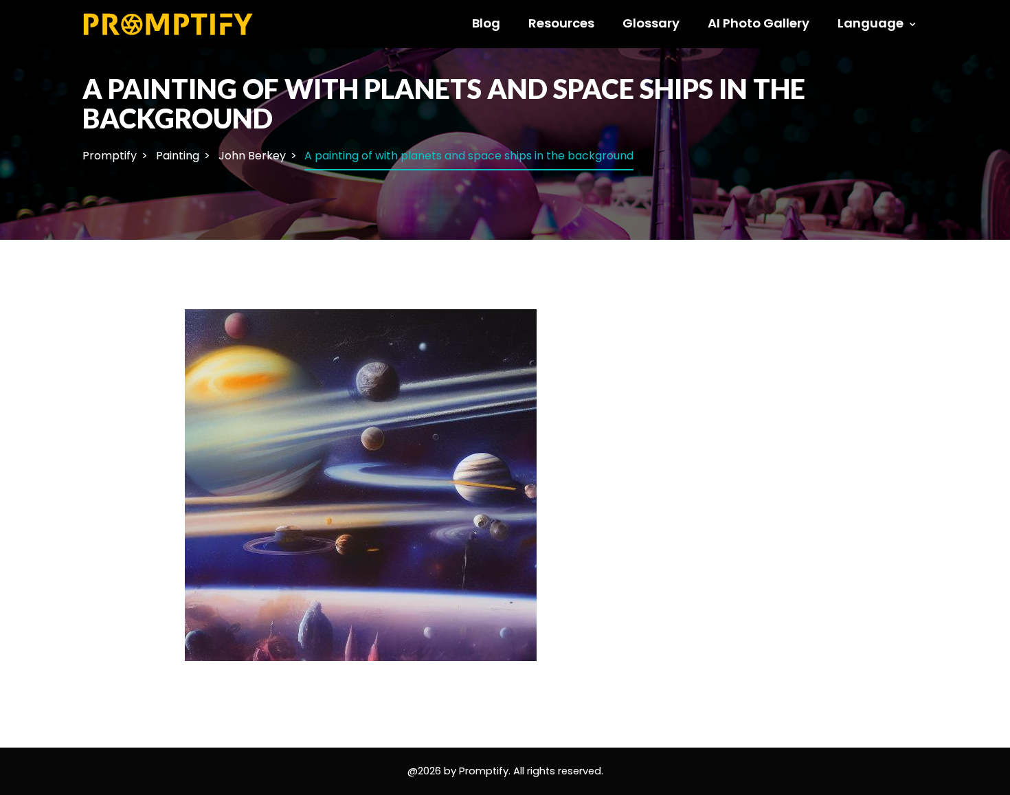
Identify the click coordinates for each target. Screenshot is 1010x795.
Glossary (651, 23)
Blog (486, 23)
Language (871, 23)
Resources (561, 23)
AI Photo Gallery (758, 23)
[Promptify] (168, 23)
